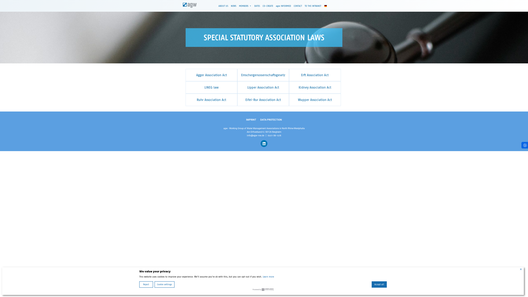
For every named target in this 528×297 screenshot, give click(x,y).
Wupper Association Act (315, 100)
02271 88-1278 (274, 135)
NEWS (233, 6)
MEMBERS (243, 6)
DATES (257, 6)
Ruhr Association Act (211, 100)
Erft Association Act (315, 75)
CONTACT (298, 6)
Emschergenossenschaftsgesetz (263, 75)
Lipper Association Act (263, 87)
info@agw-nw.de (255, 135)
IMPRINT (251, 119)
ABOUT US (223, 6)
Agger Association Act (211, 75)
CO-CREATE (268, 6)
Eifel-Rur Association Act (263, 100)
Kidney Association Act (315, 87)
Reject (146, 284)
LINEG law (211, 87)
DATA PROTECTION (271, 119)
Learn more (268, 276)
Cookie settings (164, 284)
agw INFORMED (283, 6)
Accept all (379, 284)
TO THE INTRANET (313, 6)
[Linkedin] (264, 143)
